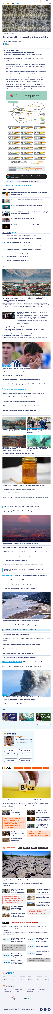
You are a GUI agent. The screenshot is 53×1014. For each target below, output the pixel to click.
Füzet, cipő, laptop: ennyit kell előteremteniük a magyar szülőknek (21, 704)
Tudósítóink (22, 976)
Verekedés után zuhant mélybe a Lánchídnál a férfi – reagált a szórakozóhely (23, 502)
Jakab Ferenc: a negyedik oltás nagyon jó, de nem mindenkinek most (23, 54)
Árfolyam (27, 768)
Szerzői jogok (29, 1009)
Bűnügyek (30, 978)
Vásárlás (26, 847)
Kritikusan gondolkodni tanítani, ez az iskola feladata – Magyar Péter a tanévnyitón (37, 431)
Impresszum (30, 1008)
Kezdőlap (9, 181)
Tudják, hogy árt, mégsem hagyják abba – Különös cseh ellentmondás (11, 430)
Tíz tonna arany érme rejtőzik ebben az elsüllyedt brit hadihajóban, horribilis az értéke (37, 449)
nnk (29, 185)
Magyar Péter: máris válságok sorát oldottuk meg (17, 335)
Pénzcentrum (18, 768)
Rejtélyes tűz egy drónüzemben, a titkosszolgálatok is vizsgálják (20, 625)
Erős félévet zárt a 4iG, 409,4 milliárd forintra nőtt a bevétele (25, 666)
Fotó (46, 976)
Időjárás (47, 979)
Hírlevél (46, 978)
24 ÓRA (14, 232)
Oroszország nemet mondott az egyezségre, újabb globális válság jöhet (39, 833)
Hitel (19, 847)
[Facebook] (45, 1009)
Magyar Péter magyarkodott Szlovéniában (16, 327)
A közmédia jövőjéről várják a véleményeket (14, 560)
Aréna (40, 991)
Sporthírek (16, 991)
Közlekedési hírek (30, 989)
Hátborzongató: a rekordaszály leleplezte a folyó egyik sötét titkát (20, 620)
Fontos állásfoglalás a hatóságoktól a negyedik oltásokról (20, 52)
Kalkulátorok (43, 847)
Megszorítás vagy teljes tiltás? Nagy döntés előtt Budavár (18, 401)
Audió (38, 978)
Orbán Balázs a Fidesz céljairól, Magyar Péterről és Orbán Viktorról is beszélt (23, 384)
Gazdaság (4, 979)
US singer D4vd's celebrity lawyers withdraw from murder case (13, 947)
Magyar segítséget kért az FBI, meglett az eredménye (17, 511)
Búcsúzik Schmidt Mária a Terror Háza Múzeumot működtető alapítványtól (23, 393)
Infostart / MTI (6, 41)
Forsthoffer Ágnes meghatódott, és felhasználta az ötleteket (19, 410)
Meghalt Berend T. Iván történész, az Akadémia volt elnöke (18, 489)
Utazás (34, 847)
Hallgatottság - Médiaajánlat (19, 1008)
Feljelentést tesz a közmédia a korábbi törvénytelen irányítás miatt (21, 379)
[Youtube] (49, 1009)
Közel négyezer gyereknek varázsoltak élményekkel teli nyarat (20, 699)
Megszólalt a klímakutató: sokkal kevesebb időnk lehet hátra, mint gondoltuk (23, 880)
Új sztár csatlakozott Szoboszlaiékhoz (15, 389)
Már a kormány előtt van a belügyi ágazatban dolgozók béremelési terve (24, 333)
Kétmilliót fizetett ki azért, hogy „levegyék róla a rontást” (18, 653)
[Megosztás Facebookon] (3, 43)
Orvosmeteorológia (6, 991)
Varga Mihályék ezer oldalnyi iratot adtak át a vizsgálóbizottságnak (21, 644)
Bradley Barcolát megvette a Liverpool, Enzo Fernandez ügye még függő (22, 564)
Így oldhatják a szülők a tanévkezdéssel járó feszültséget (18, 453)
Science (35, 922)
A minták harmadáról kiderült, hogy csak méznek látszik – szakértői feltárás (23, 485)
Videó (38, 979)
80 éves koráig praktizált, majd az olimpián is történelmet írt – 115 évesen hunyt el (25, 406)
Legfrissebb (39, 976)
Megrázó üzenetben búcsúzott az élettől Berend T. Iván (19, 493)
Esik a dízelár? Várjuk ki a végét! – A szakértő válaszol (22, 506)
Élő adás (11, 750)
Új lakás (45, 768)
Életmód (21, 979)
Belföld (14, 181)
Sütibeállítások (5, 1011)
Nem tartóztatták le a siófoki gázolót (12, 375)
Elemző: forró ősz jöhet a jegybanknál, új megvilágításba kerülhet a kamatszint (24, 584)
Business (15, 922)
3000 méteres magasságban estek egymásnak (36, 662)
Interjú (21, 978)
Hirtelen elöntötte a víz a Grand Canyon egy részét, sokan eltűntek (20, 543)
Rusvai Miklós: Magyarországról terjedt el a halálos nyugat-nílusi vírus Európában (25, 497)
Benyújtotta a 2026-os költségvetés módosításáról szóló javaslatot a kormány (25, 337)
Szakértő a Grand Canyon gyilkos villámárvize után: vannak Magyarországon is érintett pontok (11, 449)
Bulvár (29, 976)
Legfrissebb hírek (18, 989)
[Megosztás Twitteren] (6, 43)
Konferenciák (37, 768)
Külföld (4, 978)
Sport (22, 922)
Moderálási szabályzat (20, 1009)
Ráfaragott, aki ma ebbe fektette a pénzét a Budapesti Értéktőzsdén (38, 912)
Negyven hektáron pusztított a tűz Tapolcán (14, 371)
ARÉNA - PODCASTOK (7, 1)
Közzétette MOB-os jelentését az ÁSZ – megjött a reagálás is (19, 588)
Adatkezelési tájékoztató (8, 1009)
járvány (9, 185)
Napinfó (30, 979)
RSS (33, 1009)
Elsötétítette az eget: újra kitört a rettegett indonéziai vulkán (21, 696)
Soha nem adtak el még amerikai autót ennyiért (15, 634)
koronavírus (23, 185)
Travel (28, 922)
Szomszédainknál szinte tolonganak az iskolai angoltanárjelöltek (20, 556)
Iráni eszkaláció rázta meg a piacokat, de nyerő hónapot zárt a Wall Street (22, 800)
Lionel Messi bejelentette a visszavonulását (16, 368)
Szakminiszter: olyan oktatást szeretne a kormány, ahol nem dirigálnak (22, 547)
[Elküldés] (8, 43)
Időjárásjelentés (42, 989)
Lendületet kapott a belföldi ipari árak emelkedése (21, 629)
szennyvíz (15, 185)
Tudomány (13, 976)
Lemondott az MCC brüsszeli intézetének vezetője (18, 397)
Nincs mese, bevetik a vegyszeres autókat (14, 649)
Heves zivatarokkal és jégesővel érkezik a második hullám (31, 575)
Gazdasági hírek (29, 991)
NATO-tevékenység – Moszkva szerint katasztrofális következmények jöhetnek (24, 552)
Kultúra (12, 978)
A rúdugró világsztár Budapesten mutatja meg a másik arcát (19, 657)
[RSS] (41, 1009)
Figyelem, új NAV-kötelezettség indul (13, 580)
